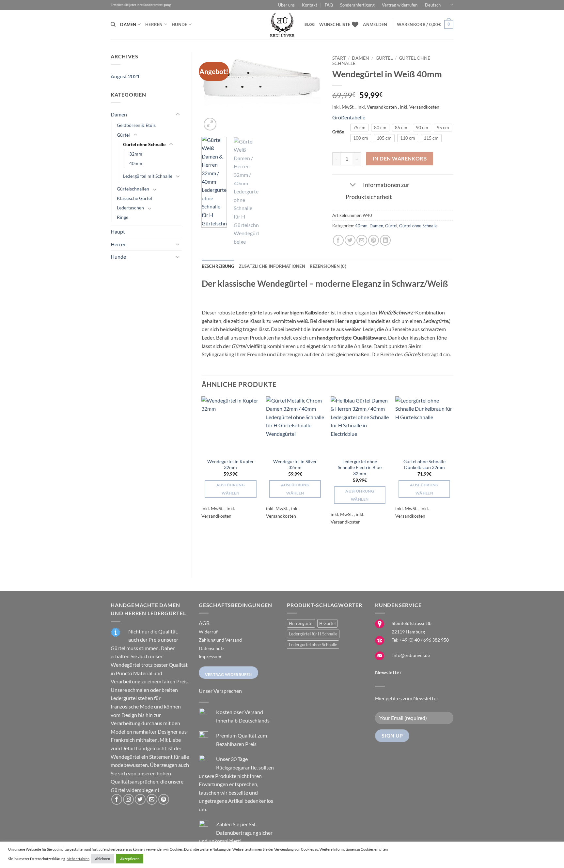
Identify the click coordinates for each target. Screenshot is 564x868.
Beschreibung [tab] (218, 266)
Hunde (179, 24)
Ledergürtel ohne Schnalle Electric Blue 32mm (360, 467)
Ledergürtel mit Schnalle (147, 176)
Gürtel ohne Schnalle (144, 144)
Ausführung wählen (230, 489)
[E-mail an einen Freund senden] (361, 240)
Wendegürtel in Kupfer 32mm (230, 464)
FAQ (329, 5)
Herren (154, 24)
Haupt (118, 231)
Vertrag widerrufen (399, 5)
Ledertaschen (130, 207)
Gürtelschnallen (133, 188)
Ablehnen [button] (102, 859)
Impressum (210, 656)
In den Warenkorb (400, 158)
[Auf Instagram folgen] (128, 799)
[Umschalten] (178, 114)
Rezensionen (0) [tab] (328, 266)
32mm (135, 154)
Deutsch (433, 5)
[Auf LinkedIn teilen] (385, 240)
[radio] (359, 127)
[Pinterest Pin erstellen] (373, 240)
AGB (204, 623)
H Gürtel (327, 623)
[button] (375, 24)
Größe (338, 132)
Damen (128, 24)
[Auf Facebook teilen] (338, 240)
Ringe (122, 217)
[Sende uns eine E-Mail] (152, 799)
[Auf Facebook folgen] (116, 799)
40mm (135, 163)
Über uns (286, 5)
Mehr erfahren (78, 859)
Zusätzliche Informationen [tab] (272, 266)
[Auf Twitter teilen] (350, 240)
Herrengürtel (301, 623)
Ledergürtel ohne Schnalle (313, 644)
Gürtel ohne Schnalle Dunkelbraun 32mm (424, 464)
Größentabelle (348, 117)
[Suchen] (113, 24)
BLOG (310, 24)
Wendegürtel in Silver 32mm (295, 464)
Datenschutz (211, 648)
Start (339, 58)
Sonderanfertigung (357, 5)
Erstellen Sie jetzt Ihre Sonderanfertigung (141, 5)
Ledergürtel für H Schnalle (313, 633)
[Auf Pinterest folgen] (163, 799)
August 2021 (125, 76)
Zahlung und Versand (220, 640)
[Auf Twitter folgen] (140, 799)
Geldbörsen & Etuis (136, 125)
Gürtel (123, 135)
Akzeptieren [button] (129, 859)
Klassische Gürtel (134, 198)
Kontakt (309, 5)
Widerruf (208, 631)
